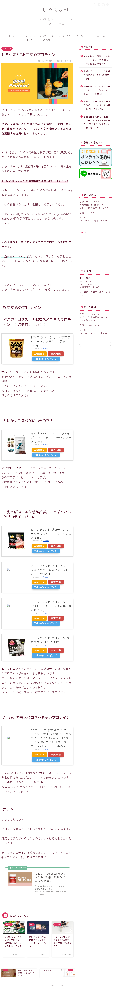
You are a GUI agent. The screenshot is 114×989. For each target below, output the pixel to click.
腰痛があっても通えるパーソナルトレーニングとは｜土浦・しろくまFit (97, 90)
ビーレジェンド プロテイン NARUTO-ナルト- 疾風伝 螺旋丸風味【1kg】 (51, 606)
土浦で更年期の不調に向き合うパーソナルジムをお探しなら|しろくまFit (97, 105)
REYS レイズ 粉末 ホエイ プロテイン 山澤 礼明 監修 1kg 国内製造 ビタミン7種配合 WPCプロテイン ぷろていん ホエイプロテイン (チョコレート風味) (51, 738)
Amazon (39, 353)
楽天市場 (56, 353)
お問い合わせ (80, 36)
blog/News (100, 36)
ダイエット (7, 48)
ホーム (11, 36)
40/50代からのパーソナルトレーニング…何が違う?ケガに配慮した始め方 (97, 60)
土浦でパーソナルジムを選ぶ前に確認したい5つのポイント (97, 75)
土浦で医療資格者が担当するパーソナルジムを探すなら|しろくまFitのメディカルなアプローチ (97, 122)
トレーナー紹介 (63, 36)
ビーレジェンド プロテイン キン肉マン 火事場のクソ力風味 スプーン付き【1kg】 (50, 570)
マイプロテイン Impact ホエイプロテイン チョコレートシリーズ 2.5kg (51, 437)
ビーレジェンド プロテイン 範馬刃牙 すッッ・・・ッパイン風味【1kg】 (51, 533)
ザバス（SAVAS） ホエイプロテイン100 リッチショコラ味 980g (51, 341)
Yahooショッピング (45, 358)
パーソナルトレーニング (28, 37)
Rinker (46, 348)
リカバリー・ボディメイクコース (46, 37)
